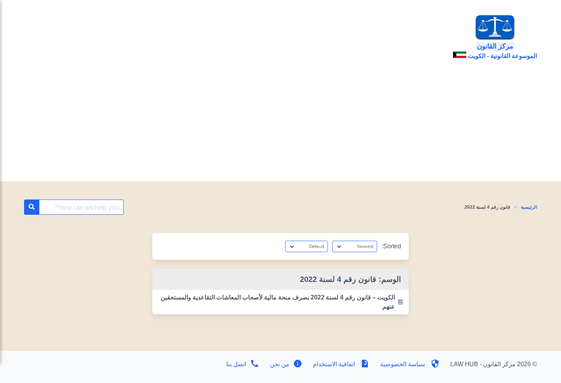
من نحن (278, 364)
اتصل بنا (236, 364)
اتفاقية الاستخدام (333, 364)
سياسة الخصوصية (403, 364)
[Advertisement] (280, 124)
